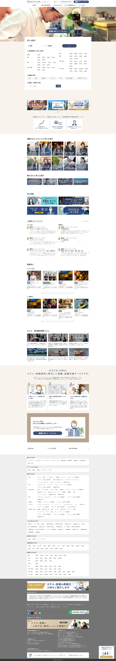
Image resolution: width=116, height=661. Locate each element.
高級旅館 (75, 460)
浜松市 (72, 545)
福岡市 (56, 548)
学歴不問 (29, 524)
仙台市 (34, 545)
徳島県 (85, 63)
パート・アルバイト (42, 539)
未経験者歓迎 (68, 529)
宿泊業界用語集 (52, 606)
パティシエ (67, 489)
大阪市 (29, 548)
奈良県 (70, 58)
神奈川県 (44, 62)
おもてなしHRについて (58, 5)
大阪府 (70, 56)
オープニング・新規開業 (51, 529)
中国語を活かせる (76, 524)
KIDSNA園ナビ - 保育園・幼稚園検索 (33, 643)
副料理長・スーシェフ (42, 492)
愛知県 (70, 53)
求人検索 (34, 5)
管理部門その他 (41, 516)
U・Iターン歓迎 (36, 524)
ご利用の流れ (30, 448)
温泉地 (29, 470)
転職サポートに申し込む (81, 1)
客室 (36, 78)
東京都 (38, 62)
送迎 (52, 511)
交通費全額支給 (31, 529)
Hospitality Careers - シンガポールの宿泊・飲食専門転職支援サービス (69, 643)
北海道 (38, 54)
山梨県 (38, 70)
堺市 (33, 548)
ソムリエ (56, 484)
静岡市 (68, 545)
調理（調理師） (69, 78)
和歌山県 (76, 58)
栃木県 (43, 64)
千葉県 (54, 62)
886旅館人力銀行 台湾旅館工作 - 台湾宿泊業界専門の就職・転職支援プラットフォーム (72, 646)
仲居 (44, 477)
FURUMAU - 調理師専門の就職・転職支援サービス (66, 642)
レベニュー (63, 477)
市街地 (34, 470)
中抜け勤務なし (61, 529)
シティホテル (30, 460)
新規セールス (82, 504)
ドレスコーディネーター (68, 504)
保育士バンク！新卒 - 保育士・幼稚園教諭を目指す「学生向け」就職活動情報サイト (40, 633)
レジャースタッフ (58, 482)
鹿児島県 (81, 68)
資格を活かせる (76, 529)
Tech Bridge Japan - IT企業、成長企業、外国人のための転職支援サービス (39, 650)
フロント (39, 477)
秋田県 (43, 59)
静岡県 (75, 53)
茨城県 (38, 64)
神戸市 (37, 548)
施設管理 (43, 78)
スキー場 (43, 470)
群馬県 (48, 64)
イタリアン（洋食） (54, 489)
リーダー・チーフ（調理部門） (78, 489)
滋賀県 (85, 56)
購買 (52, 509)
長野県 (43, 67)
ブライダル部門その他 (71, 506)
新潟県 (38, 67)
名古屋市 (77, 545)
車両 (51, 482)
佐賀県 (80, 71)
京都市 (82, 545)
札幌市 (29, 545)
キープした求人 (82, 5)
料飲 (61, 78)
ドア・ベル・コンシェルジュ (43, 482)
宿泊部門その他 (66, 482)
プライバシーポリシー (31, 606)
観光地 (38, 470)
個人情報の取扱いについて (79, 604)
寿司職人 (69, 492)
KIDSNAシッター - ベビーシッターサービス (34, 642)
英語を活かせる (68, 524)
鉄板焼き (61, 489)
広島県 (70, 61)
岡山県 (75, 61)
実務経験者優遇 (83, 529)
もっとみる (85, 221)
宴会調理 (64, 492)
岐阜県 (80, 53)
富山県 (53, 67)
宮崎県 (75, 71)
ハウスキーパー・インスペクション (44, 497)
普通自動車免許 (31, 532)
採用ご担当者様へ (73, 448)
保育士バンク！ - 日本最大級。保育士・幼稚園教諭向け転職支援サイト (38, 632)
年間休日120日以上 (50, 526)
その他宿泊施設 (82, 460)
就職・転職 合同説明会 (46, 5)
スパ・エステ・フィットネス (43, 511)
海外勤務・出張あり (59, 524)
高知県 (70, 66)
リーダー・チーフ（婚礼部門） (43, 506)
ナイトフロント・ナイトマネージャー (72, 479)
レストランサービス (41, 484)
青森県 (48, 57)
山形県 (38, 59)
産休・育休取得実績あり (32, 526)
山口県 (80, 61)
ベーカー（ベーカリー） (42, 494)
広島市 (46, 548)
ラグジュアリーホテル (55, 460)
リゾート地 (49, 470)
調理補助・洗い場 (52, 494)
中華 (74, 492)
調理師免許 (38, 532)
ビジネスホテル (38, 460)
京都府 (80, 56)
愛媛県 (75, 63)
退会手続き (42, 606)
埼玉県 (49, 62)
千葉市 (44, 545)
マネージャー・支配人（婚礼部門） (58, 506)
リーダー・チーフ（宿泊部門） (74, 477)
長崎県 (86, 68)
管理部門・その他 (82, 78)
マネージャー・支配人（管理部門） (44, 514)
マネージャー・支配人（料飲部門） (44, 487)
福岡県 (70, 68)
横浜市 (49, 545)
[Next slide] (89, 105)
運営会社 (47, 606)
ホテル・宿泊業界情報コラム (69, 5)
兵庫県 (75, 56)
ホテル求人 (40, 598)
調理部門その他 (61, 494)
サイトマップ (65, 606)
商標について (59, 606)
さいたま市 (39, 545)
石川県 (48, 67)
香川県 (80, 63)
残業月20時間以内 (50, 524)
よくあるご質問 (52, 448)
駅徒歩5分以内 (42, 526)
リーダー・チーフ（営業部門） (59, 514)
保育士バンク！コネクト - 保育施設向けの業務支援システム (67, 632)
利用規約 (37, 606)
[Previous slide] (26, 105)
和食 (38, 489)
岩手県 (53, 57)
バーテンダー (50, 484)
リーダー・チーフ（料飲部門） (66, 484)
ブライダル (52, 78)
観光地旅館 (63, 460)
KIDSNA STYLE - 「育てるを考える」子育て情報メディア (36, 640)
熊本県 (75, 68)
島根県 (85, 61)
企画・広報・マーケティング (66, 509)
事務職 (39, 509)
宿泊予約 (57, 477)
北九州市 (51, 548)
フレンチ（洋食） (45, 489)
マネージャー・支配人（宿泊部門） (44, 479)
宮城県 (38, 57)
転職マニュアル (54, 604)
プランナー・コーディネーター (43, 504)
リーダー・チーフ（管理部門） (64, 511)
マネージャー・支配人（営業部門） (74, 514)
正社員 (29, 539)
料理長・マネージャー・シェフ (54, 492)
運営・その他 (30, 463)
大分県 (70, 71)
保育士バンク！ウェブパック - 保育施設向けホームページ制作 (68, 635)
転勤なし (43, 524)
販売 (74, 509)
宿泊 (29, 78)
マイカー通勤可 (67, 526)
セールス (56, 509)
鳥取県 (70, 63)
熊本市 (61, 548)
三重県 (85, 53)
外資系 (83, 524)
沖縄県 (85, 71)
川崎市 (53, 545)
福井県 (43, 70)
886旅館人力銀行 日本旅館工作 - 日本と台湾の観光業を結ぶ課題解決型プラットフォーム (72, 645)
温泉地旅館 (69, 460)
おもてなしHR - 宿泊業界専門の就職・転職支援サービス (67, 640)
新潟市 (63, 545)
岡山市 (42, 548)
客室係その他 (40, 499)
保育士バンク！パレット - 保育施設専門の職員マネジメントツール (68, 633)
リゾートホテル (46, 460)
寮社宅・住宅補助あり (76, 526)
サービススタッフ (50, 477)
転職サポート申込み (30, 604)
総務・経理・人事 (45, 509)
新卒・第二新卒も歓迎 (40, 529)
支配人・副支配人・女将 (58, 479)
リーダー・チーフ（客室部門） (59, 497)
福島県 (43, 57)
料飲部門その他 (56, 487)
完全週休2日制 (59, 526)
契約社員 (34, 539)
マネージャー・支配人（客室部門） (74, 497)
